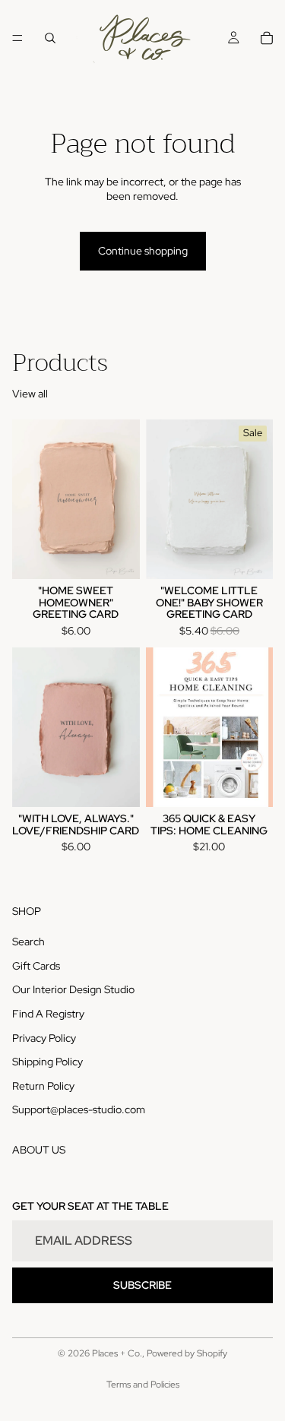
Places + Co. (117, 1353)
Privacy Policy (44, 1038)
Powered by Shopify (187, 1353)
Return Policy (43, 1086)
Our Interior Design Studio (73, 989)
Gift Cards (36, 966)
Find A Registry (48, 1014)
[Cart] (266, 38)
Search (28, 941)
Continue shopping (143, 251)
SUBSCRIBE (142, 1285)
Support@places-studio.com (78, 1109)
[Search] (50, 38)
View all (30, 393)
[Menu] (17, 38)
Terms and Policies (142, 1384)
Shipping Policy (47, 1061)
